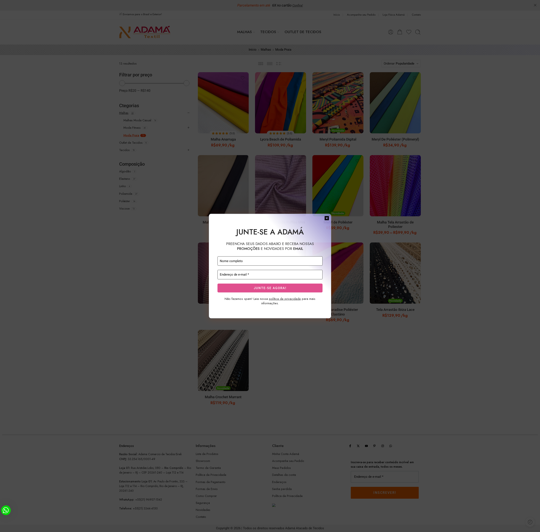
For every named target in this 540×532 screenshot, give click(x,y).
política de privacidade (285, 298)
